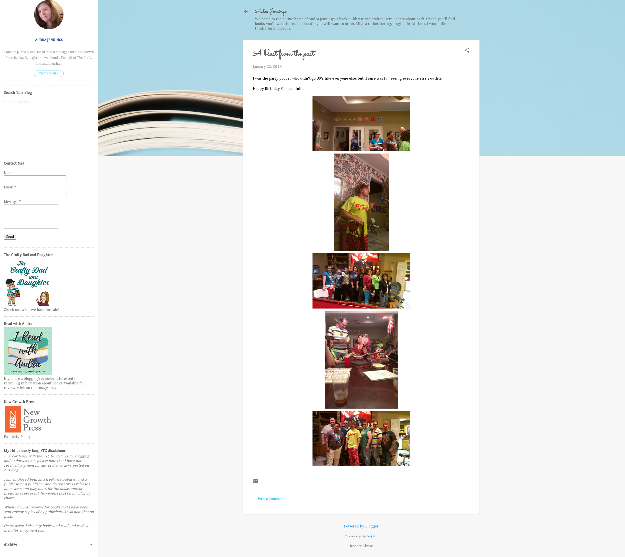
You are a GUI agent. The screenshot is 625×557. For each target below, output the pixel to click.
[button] (467, 50)
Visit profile (49, 73)
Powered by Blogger (361, 526)
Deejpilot (371, 536)
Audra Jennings (270, 11)
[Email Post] (256, 483)
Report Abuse (361, 546)
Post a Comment (271, 499)
